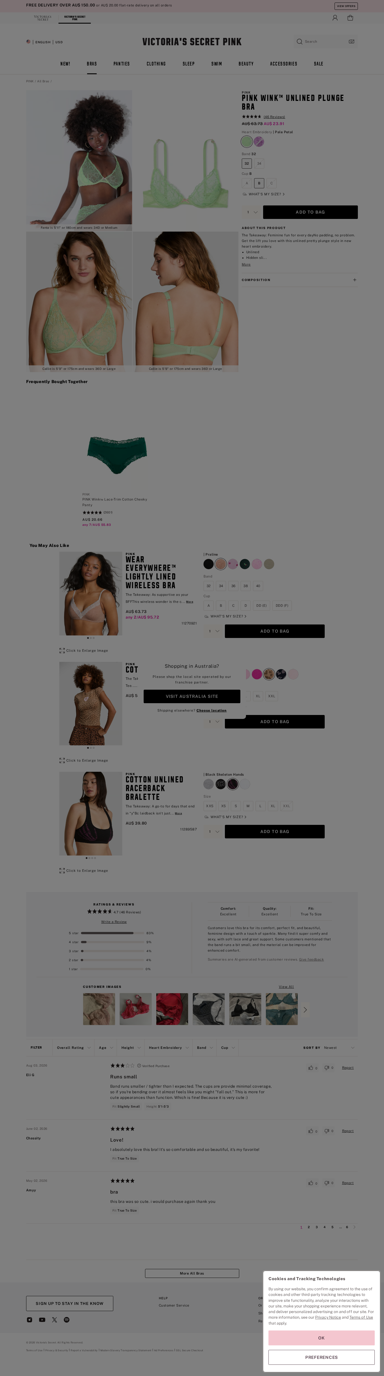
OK (321, 1338)
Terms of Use (361, 1317)
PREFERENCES (321, 1357)
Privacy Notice (328, 1317)
